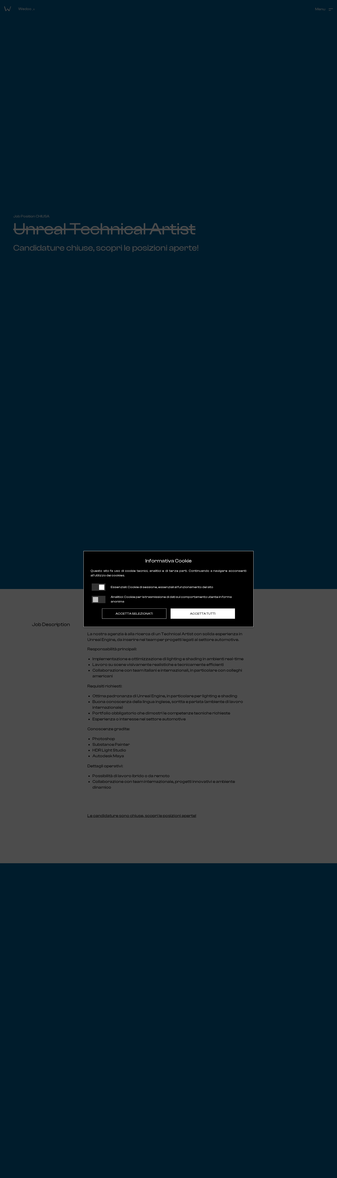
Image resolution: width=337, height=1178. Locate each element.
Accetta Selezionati (134, 614)
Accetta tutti (202, 614)
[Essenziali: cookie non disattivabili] (98, 587)
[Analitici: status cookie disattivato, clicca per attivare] (98, 599)
